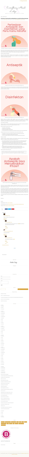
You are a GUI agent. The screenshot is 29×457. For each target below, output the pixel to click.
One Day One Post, (22, 19)
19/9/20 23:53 (11, 231)
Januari (2, 364)
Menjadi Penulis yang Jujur (4, 386)
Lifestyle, (18, 19)
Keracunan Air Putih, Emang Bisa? (4, 374)
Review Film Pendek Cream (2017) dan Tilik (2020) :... (7, 393)
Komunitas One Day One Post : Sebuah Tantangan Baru (7, 402)
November (2, 313)
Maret (2, 307)
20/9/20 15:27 (10, 237)
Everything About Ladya (16, 9)
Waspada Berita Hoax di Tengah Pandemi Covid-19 (6, 392)
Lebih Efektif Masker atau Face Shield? (5, 399)
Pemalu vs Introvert (3, 390)
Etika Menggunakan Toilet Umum (4, 387)
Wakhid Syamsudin (6, 231)
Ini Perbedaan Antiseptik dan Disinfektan (9, 205)
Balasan (5, 219)
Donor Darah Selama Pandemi (4, 401)
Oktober (2, 328)
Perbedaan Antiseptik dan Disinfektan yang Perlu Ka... (7, 389)
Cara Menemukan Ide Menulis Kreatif (5, 408)
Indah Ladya (5, 19)
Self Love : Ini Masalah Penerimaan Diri (5, 295)
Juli (1, 319)
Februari (2, 343)
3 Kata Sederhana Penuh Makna (4, 380)
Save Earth (16, 423)
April (2, 340)
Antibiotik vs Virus (3, 405)
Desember (2, 367)
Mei (1, 358)
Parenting (10, 423)
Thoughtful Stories (21, 423)
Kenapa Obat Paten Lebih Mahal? (5, 396)
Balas (4, 218)
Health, (16, 19)
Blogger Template (24, 453)
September (2, 316)
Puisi (13, 423)
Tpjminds (5, 215)
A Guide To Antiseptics (9, 202)
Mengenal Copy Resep (3, 293)
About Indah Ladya (3, 444)
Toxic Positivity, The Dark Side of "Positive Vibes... (6, 407)
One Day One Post (3, 423)
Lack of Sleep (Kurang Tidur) (4, 395)
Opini (7, 423)
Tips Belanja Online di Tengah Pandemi (5, 377)
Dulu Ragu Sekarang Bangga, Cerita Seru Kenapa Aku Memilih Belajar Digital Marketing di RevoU (12, 297)
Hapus (6, 218)
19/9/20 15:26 (10, 222)
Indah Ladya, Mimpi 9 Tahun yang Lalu (5, 383)
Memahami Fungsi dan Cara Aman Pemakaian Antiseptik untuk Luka (16, 204)
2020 (2, 366)
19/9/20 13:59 (8, 215)
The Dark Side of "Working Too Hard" (5, 404)
